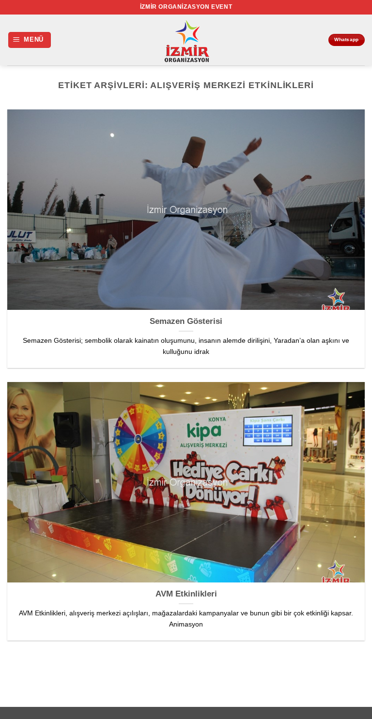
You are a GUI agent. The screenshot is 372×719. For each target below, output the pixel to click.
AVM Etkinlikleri (186, 593)
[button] (29, 40)
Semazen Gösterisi (186, 321)
